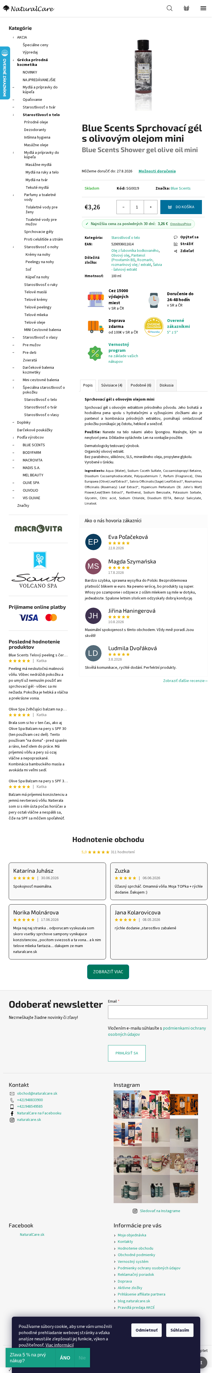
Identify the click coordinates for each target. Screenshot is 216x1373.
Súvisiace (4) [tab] (111, 385)
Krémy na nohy (38, 254)
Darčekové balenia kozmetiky (38, 370)
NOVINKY (30, 72)
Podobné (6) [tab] (141, 385)
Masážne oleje (36, 145)
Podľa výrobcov (30, 437)
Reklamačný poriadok (136, 1275)
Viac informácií (60, 1345)
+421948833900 (30, 1100)
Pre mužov (32, 345)
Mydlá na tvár (37, 180)
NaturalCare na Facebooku (39, 1113)
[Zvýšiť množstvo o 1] (150, 207)
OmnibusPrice (180, 224)
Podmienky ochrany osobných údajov (149, 1268)
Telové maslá (35, 292)
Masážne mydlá (38, 165)
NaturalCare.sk (32, 1235)
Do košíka (185, 207)
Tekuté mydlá (37, 187)
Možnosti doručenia (157, 171)
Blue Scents (181, 188)
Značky (23, 505)
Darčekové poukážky (35, 430)
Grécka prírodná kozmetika (32, 62)
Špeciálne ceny (35, 45)
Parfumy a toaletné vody (40, 197)
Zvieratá (30, 360)
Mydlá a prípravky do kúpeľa (40, 90)
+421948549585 (30, 1106)
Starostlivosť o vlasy (40, 337)
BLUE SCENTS (34, 445)
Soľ (28, 269)
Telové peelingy (37, 307)
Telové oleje (34, 322)
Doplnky (24, 422)
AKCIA (22, 37)
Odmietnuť (147, 1330)
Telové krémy (36, 300)
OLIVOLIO (30, 490)
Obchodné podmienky (136, 1255)
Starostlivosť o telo (41, 115)
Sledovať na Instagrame (160, 1211)
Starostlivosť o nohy (41, 247)
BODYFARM (32, 453)
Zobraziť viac (108, 972)
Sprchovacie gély (38, 232)
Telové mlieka (36, 315)
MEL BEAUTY (33, 475)
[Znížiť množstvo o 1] (123, 207)
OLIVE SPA (31, 483)
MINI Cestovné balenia (42, 330)
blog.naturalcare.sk (134, 1301)
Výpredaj (30, 52)
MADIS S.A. (31, 468)
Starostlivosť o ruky (41, 285)
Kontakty (125, 1242)
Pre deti (29, 353)
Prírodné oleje (36, 122)
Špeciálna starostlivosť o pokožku (44, 390)
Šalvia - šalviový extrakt (136, 267)
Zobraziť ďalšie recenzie (184, 681)
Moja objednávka (132, 1235)
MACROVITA (32, 460)
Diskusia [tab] (167, 385)
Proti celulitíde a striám (43, 239)
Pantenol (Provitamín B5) (128, 258)
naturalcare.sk (29, 1120)
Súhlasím (179, 1330)
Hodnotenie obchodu (108, 839)
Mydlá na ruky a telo (42, 172)
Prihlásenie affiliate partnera (141, 1294)
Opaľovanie (32, 100)
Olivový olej (120, 255)
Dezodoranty (35, 130)
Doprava (125, 1281)
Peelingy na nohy (40, 262)
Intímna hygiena (37, 137)
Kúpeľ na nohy (37, 277)
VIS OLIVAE (31, 498)
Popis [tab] (88, 385)
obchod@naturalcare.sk (37, 1093)
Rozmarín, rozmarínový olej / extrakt (132, 262)
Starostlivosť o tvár (39, 107)
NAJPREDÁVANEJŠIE (39, 80)
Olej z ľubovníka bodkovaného (135, 250)
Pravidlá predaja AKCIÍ (136, 1307)
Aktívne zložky (130, 1288)
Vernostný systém (133, 1262)
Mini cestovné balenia (41, 380)
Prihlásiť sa (127, 1053)
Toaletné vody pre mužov (41, 222)
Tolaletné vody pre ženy (42, 210)
